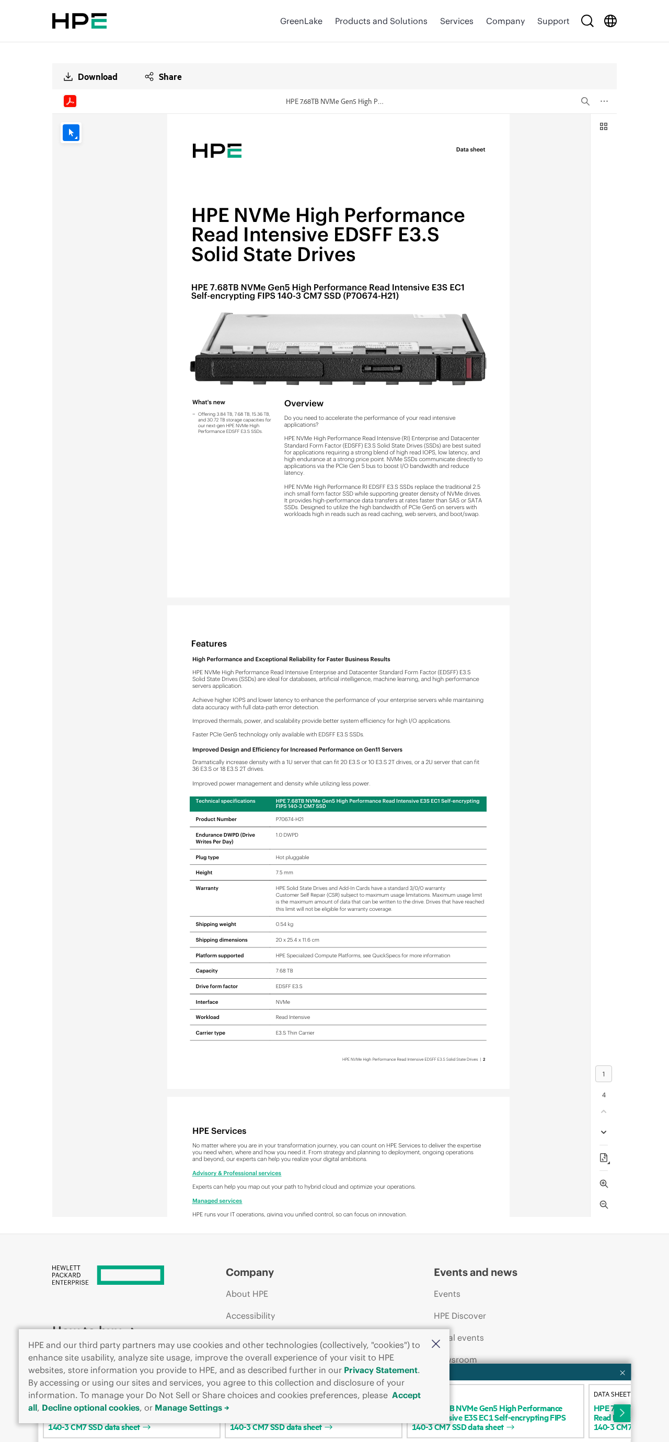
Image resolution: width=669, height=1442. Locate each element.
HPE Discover (460, 1315)
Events (447, 1293)
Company (505, 21)
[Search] (587, 21)
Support (553, 21)
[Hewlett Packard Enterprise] (79, 21)
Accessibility (250, 1315)
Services (457, 21)
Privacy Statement (381, 1370)
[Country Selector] (610, 21)
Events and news (475, 1272)
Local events (459, 1337)
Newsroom (455, 1359)
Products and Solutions (381, 21)
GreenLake (301, 21)
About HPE (247, 1293)
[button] (436, 1345)
